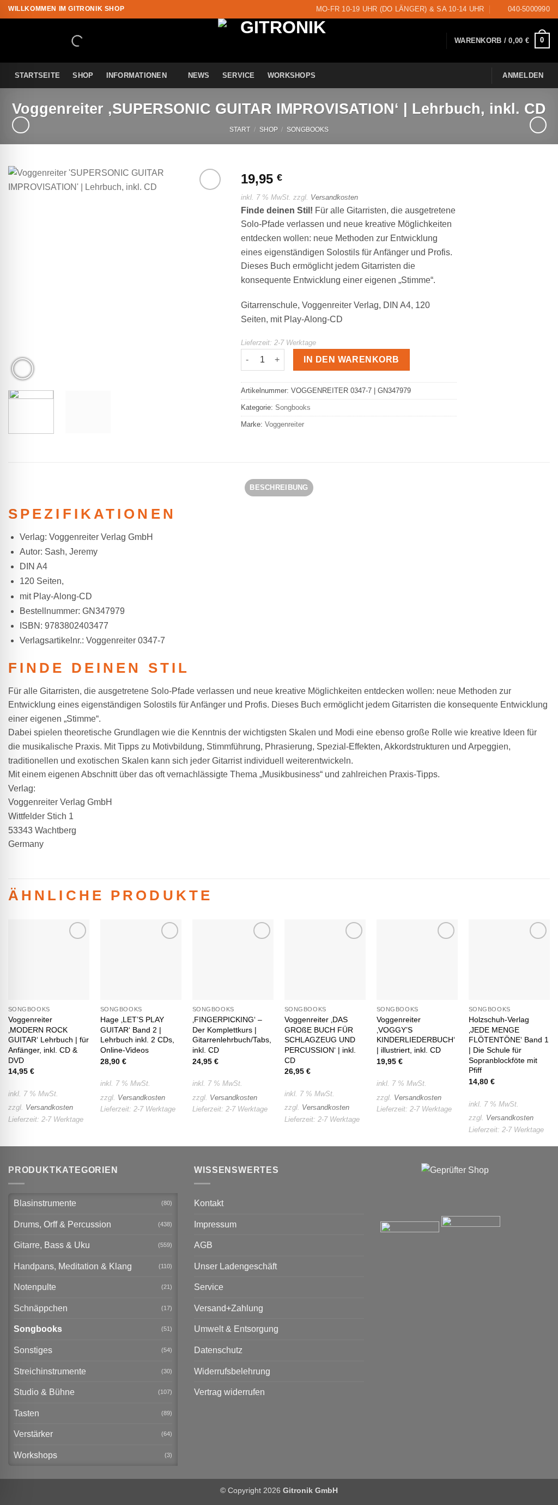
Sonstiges (33, 1350)
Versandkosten (334, 197)
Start (239, 129)
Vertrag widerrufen (229, 1392)
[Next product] (20, 124)
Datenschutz (218, 1350)
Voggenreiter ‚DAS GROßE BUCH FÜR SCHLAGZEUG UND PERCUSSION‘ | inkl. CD (320, 1040)
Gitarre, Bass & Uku (52, 1245)
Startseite (37, 75)
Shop (82, 75)
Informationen (136, 75)
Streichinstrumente (50, 1371)
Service (238, 75)
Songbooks (308, 129)
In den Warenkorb (351, 359)
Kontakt (208, 1203)
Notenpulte (35, 1287)
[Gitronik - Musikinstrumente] (279, 41)
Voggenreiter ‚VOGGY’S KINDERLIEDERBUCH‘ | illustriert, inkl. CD (416, 1034)
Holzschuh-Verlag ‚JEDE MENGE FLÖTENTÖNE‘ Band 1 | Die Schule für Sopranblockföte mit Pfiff (509, 1045)
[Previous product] (538, 124)
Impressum (215, 1224)
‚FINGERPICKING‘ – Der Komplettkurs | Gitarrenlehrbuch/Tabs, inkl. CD (231, 1034)
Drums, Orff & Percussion (62, 1224)
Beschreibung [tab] (279, 487)
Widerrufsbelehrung (232, 1371)
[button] (502, 41)
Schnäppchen (41, 1308)
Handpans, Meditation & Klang (73, 1266)
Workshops (292, 75)
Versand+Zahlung (228, 1308)
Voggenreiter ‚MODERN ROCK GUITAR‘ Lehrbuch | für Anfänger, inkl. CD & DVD (48, 1040)
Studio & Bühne (44, 1392)
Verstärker (33, 1434)
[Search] (68, 41)
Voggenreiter (284, 424)
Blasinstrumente (45, 1203)
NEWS (199, 75)
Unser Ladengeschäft (235, 1266)
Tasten (26, 1413)
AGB (203, 1245)
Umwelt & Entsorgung (236, 1329)
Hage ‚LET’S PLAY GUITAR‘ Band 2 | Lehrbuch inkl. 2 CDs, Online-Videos (137, 1034)
